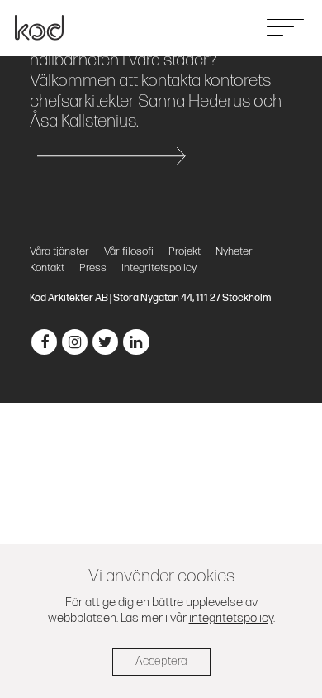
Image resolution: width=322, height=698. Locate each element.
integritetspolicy (231, 618)
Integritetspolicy (159, 268)
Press (93, 268)
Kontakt (47, 268)
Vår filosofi (129, 251)
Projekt (184, 251)
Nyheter (234, 251)
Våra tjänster (59, 251)
